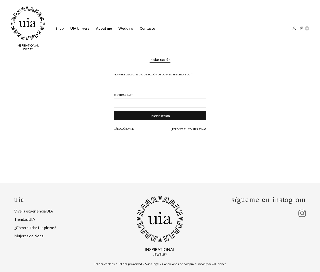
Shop (60, 28)
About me (104, 28)
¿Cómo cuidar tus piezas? (35, 227)
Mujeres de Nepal (29, 235)
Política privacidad (130, 263)
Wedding (125, 28)
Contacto (147, 28)
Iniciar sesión (160, 59)
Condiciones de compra (178, 263)
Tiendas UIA (24, 219)
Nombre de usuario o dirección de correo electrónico (153, 74)
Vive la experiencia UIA (33, 211)
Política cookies (104, 263)
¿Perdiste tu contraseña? (188, 129)
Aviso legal (152, 263)
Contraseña (123, 95)
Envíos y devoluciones (211, 263)
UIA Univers (79, 28)
